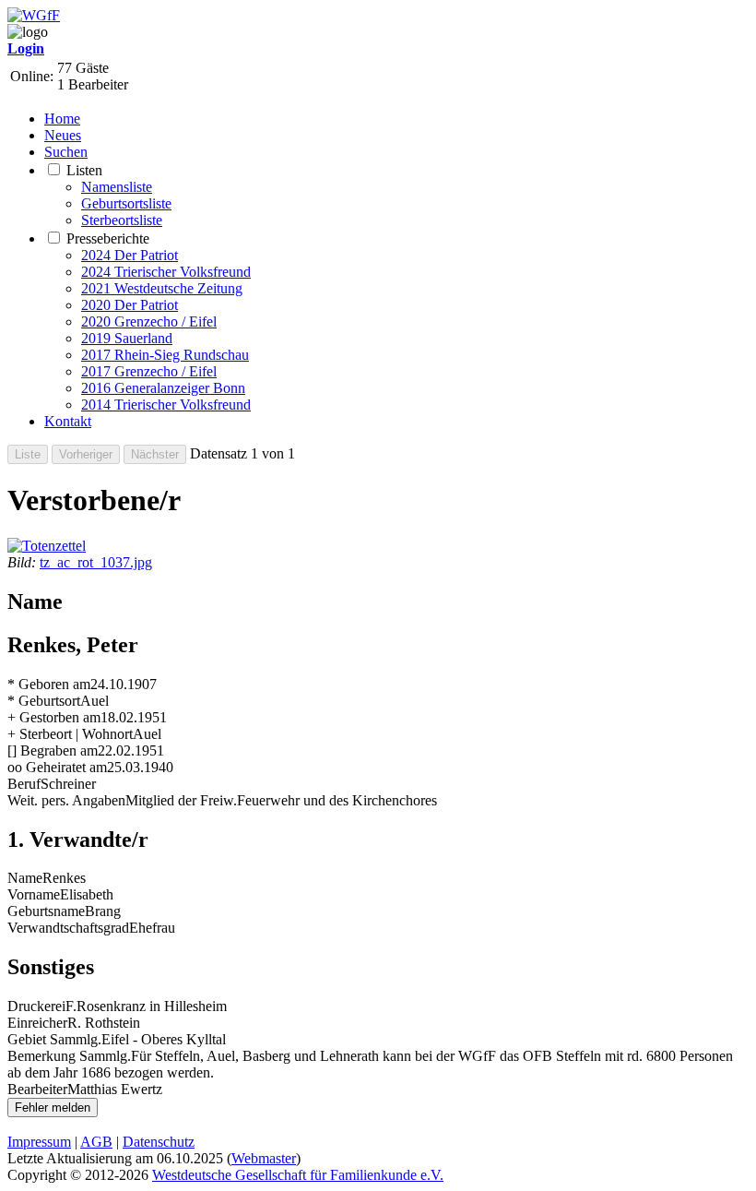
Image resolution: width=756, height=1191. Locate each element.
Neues (62, 135)
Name (24, 878)
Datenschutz (159, 1141)
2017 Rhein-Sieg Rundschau (165, 355)
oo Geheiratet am (57, 767)
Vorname (33, 894)
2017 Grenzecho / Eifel (149, 371)
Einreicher (37, 1022)
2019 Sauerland (126, 338)
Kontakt (67, 421)
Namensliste (116, 187)
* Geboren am (48, 684)
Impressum (39, 1141)
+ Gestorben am (53, 717)
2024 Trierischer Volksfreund (166, 272)
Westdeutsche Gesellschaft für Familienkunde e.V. (297, 1175)
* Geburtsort (43, 701)
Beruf (24, 784)
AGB (96, 1141)
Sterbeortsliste (121, 220)
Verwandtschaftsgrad (68, 927)
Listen (84, 170)
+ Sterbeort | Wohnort (70, 734)
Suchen (66, 152)
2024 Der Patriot (129, 255)
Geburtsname (46, 911)
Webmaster (263, 1158)
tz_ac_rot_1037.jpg (96, 562)
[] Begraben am (52, 750)
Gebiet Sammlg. (54, 1039)
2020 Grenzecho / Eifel (149, 321)
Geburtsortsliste (126, 203)
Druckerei (36, 1006)
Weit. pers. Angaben (66, 800)
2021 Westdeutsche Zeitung (161, 288)
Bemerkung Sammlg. (69, 1056)
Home (62, 118)
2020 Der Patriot (129, 305)
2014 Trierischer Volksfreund (166, 404)
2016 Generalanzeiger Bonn (163, 388)
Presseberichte (107, 238)
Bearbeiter (37, 1089)
